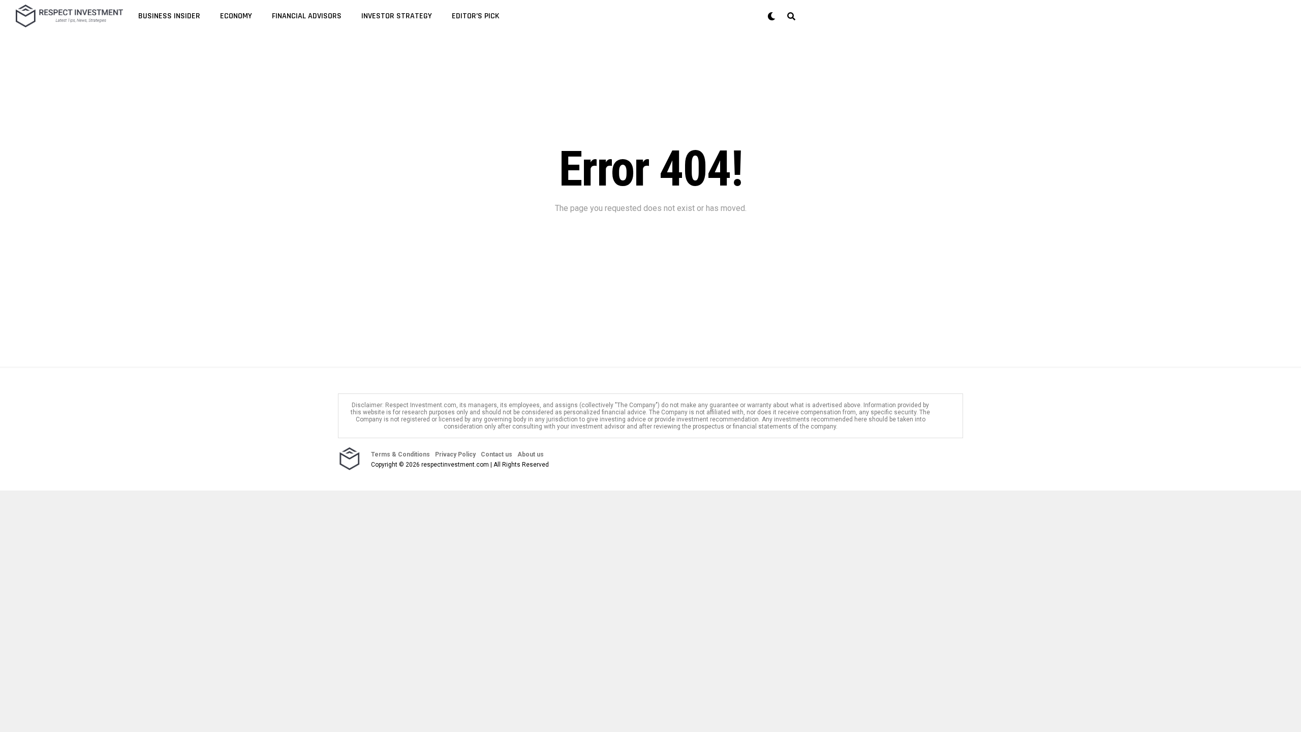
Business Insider (169, 16)
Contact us (496, 454)
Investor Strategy (396, 16)
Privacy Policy (455, 454)
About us (530, 454)
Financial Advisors (307, 16)
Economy (236, 16)
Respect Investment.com (420, 405)
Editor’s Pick (476, 16)
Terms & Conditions (400, 454)
